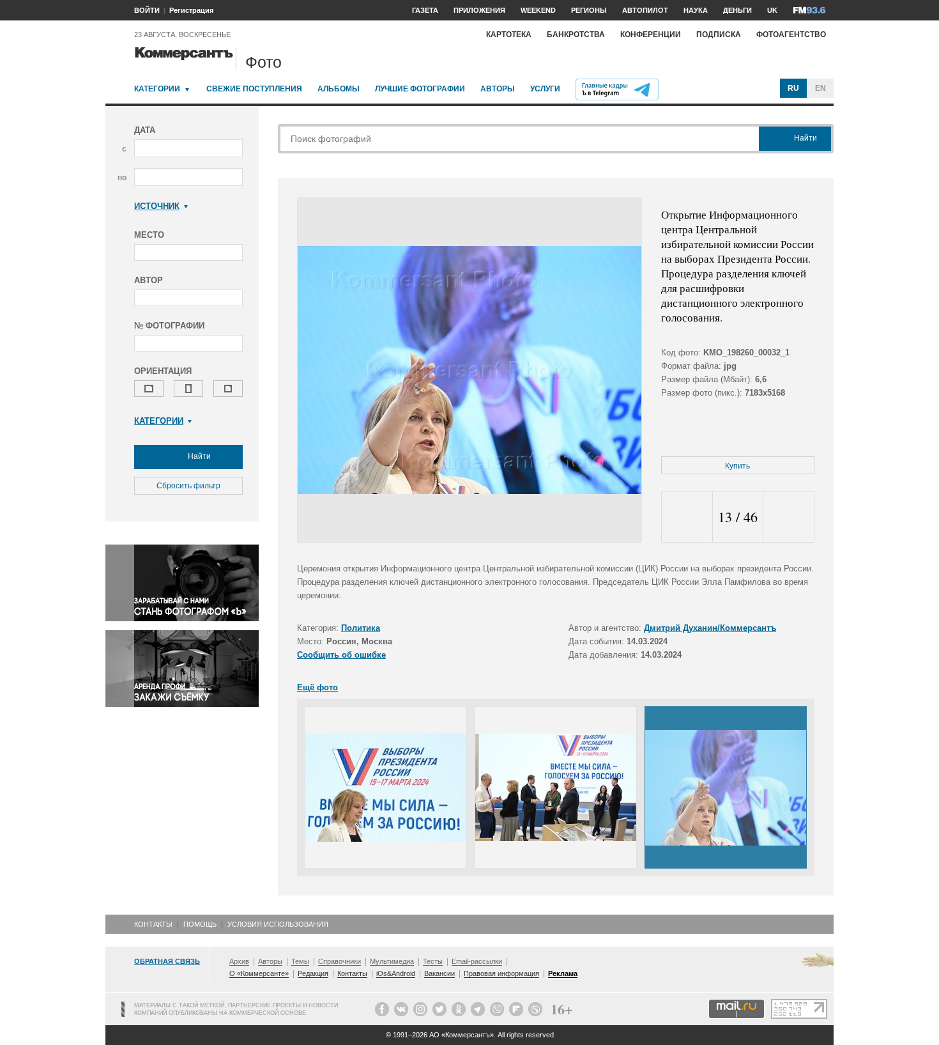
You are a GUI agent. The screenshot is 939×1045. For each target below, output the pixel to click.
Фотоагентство (791, 34)
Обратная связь (167, 961)
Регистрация (191, 10)
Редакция (313, 973)
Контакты (153, 924)
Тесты (433, 961)
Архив (239, 961)
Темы (300, 961)
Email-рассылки (477, 961)
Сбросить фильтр (188, 485)
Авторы (497, 88)
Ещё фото (317, 687)
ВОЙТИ (147, 10)
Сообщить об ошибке (341, 655)
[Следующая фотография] (788, 517)
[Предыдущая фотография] (687, 517)
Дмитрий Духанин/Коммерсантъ (710, 628)
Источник (156, 206)
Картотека (508, 34)
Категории (157, 88)
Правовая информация (501, 973)
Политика (360, 628)
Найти (198, 456)
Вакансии (439, 973)
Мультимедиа (392, 961)
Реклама (562, 973)
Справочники (339, 961)
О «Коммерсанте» (259, 973)
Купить (737, 465)
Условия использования (277, 924)
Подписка (718, 34)
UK (772, 10)
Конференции (650, 34)
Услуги (545, 88)
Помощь (200, 924)
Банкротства (576, 34)
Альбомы (338, 88)
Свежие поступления (254, 88)
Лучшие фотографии (420, 88)
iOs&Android (395, 973)
